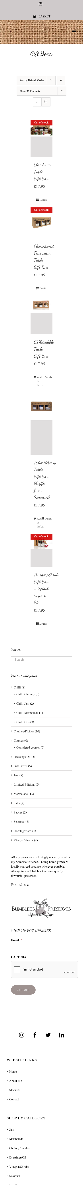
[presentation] (44, 969)
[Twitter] (48, 1035)
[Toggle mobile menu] (74, 31)
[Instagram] (21, 1035)
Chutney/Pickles (24, 731)
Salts (17, 803)
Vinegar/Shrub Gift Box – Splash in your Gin (46, 588)
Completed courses (28, 747)
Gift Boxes (20, 766)
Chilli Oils (22, 722)
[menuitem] (41, 16)
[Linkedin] (61, 1035)
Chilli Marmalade (27, 713)
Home (13, 1071)
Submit (23, 990)
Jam (16, 775)
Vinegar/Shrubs (23, 840)
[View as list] (46, 102)
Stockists (14, 1090)
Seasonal (19, 821)
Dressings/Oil (22, 757)
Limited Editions (24, 784)
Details (43, 199)
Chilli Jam (22, 703)
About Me (15, 1081)
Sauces (18, 812)
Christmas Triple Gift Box (42, 171)
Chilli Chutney (25, 694)
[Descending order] (61, 80)
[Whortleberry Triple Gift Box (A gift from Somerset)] (42, 424)
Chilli (17, 687)
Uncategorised (22, 831)
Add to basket (39, 381)
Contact (14, 1099)
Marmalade (21, 794)
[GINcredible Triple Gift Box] (42, 315)
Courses (18, 740)
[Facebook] (34, 1035)
